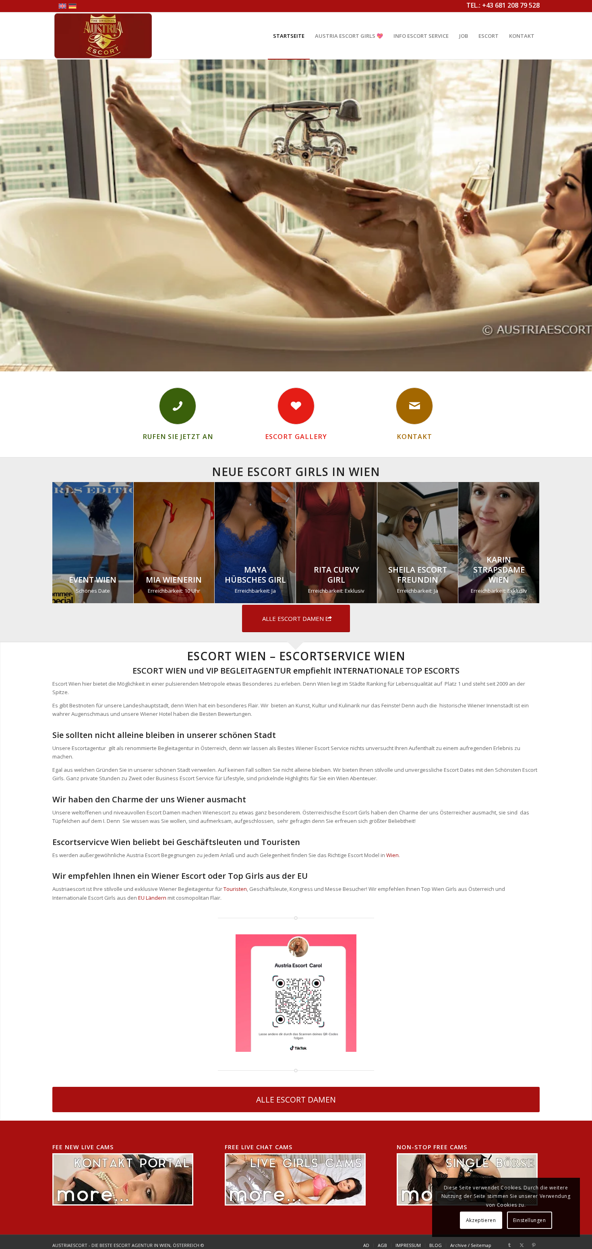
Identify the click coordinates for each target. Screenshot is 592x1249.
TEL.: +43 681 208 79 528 (503, 5)
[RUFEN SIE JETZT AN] (177, 406)
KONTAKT (414, 436)
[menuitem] (289, 35)
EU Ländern (152, 897)
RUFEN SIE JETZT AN (178, 436)
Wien (392, 855)
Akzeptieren (481, 1220)
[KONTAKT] (414, 406)
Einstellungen (529, 1220)
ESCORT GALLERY (296, 436)
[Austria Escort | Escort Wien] (103, 35)
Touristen (235, 888)
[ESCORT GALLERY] (296, 406)
